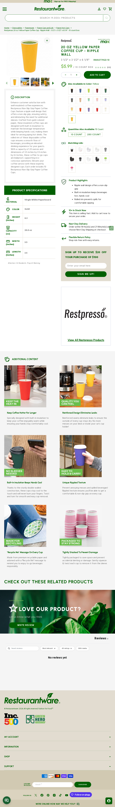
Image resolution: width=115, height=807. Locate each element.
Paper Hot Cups (62, 28)
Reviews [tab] (101, 639)
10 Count (99, 130)
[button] (5, 8)
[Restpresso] (69, 43)
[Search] (106, 18)
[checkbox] (82, 648)
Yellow (96, 84)
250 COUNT (94, 134)
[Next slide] (53, 83)
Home (6, 28)
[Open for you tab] (108, 800)
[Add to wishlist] (104, 9)
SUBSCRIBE (83, 784)
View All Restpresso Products (86, 340)
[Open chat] (7, 800)
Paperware (29, 28)
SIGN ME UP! (85, 274)
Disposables (17, 28)
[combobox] (57, 18)
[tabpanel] (57, 667)
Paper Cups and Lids (45, 28)
